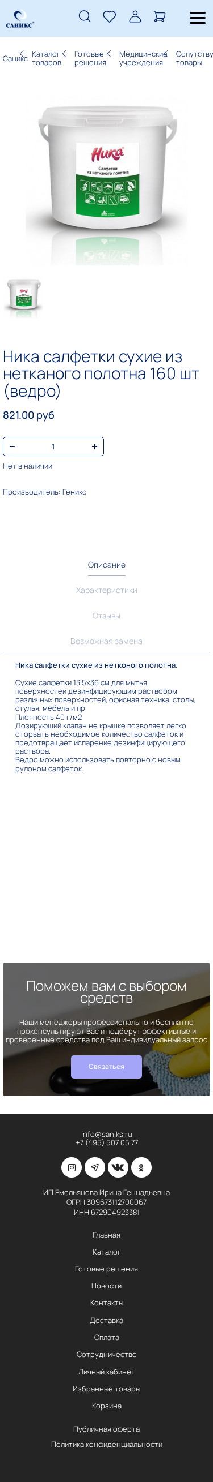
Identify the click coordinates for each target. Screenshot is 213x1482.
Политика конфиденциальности (106, 1444)
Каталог (107, 1252)
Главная (106, 1235)
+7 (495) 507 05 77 (107, 1142)
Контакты (106, 1302)
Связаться (106, 1066)
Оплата (106, 1337)
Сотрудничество (107, 1354)
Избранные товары (106, 1388)
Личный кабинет (106, 1371)
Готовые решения (106, 1268)
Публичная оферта (106, 1429)
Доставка (106, 1320)
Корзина (107, 1405)
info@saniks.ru (106, 1134)
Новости (106, 1285)
